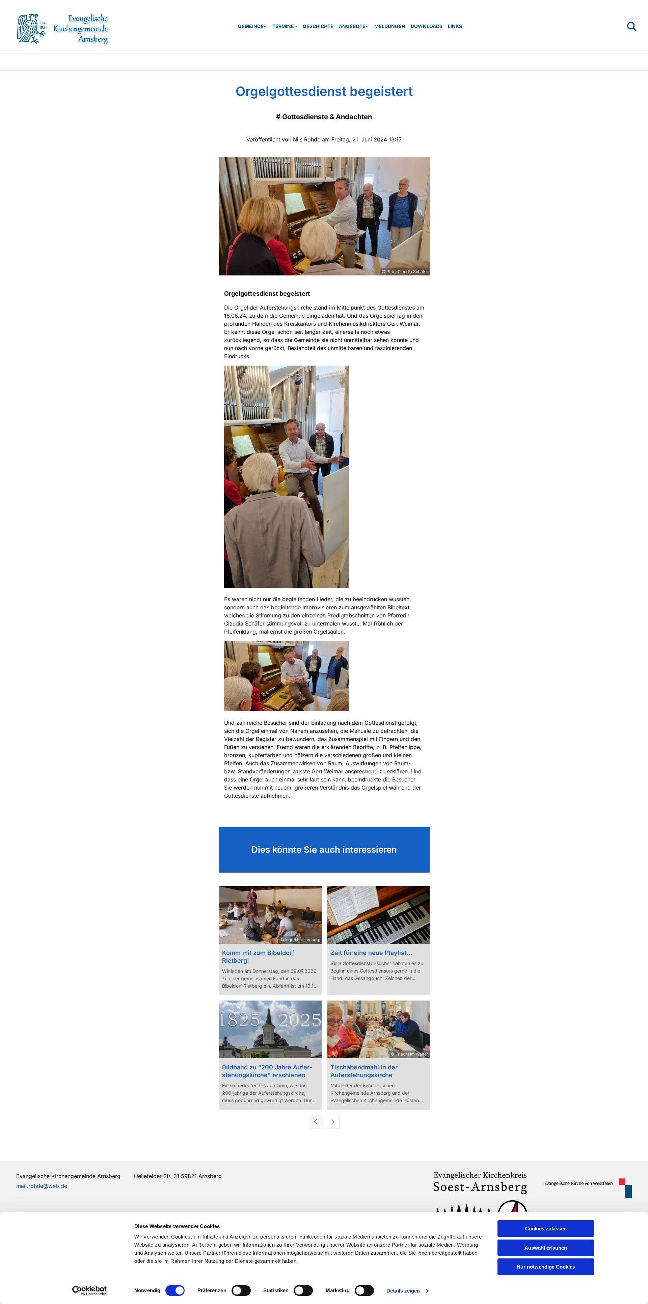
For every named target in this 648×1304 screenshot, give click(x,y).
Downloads (426, 26)
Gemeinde (251, 26)
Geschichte (318, 26)
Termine (283, 26)
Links (455, 26)
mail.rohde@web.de (41, 1185)
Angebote (352, 26)
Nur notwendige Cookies (546, 1267)
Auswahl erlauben (545, 1248)
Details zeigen (403, 1291)
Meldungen (389, 26)
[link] (252, 26)
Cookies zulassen (546, 1228)
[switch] (241, 1290)
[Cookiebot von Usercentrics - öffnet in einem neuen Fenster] (89, 1291)
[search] (631, 26)
